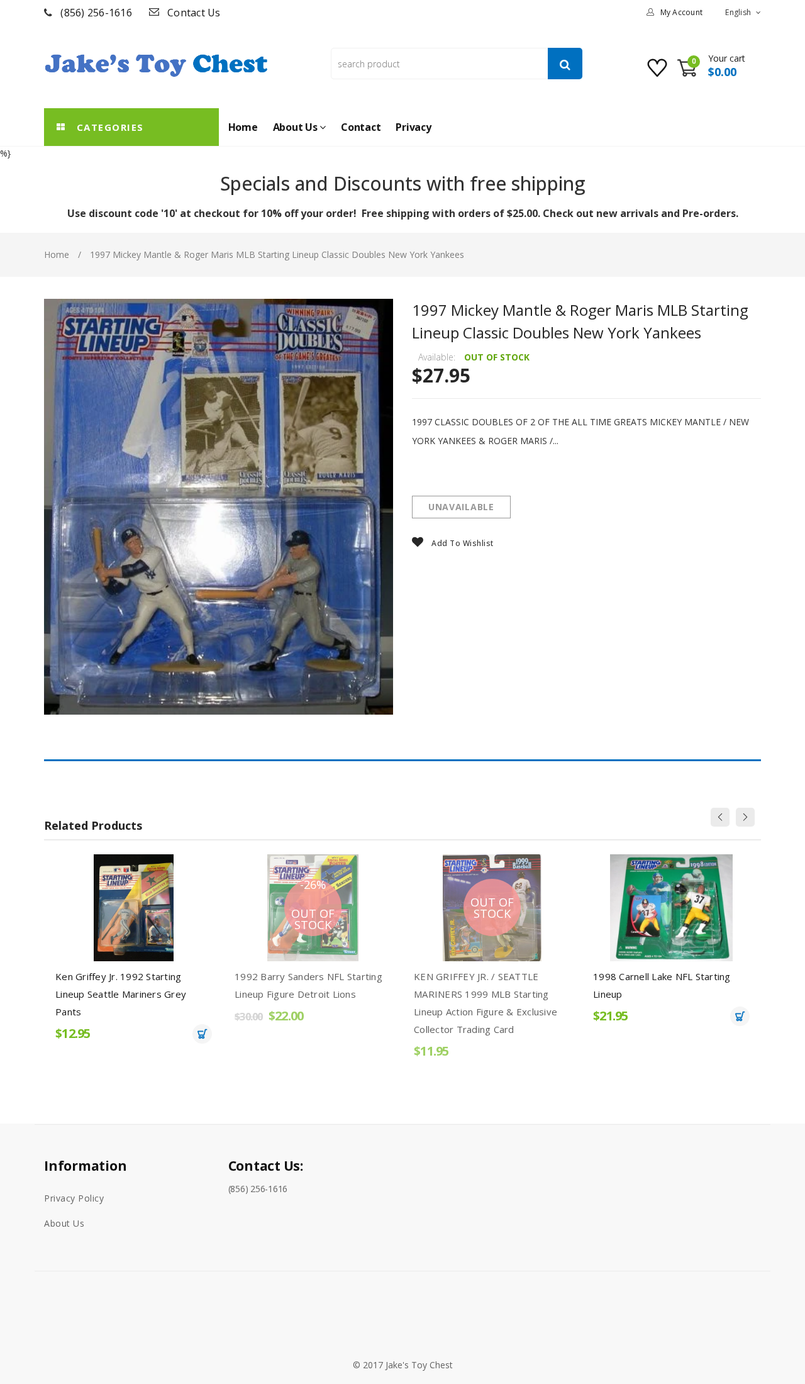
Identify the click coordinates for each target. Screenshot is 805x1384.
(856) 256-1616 (96, 13)
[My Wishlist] (659, 73)
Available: (436, 357)
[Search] (565, 63)
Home (56, 254)
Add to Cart (202, 1034)
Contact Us (194, 13)
